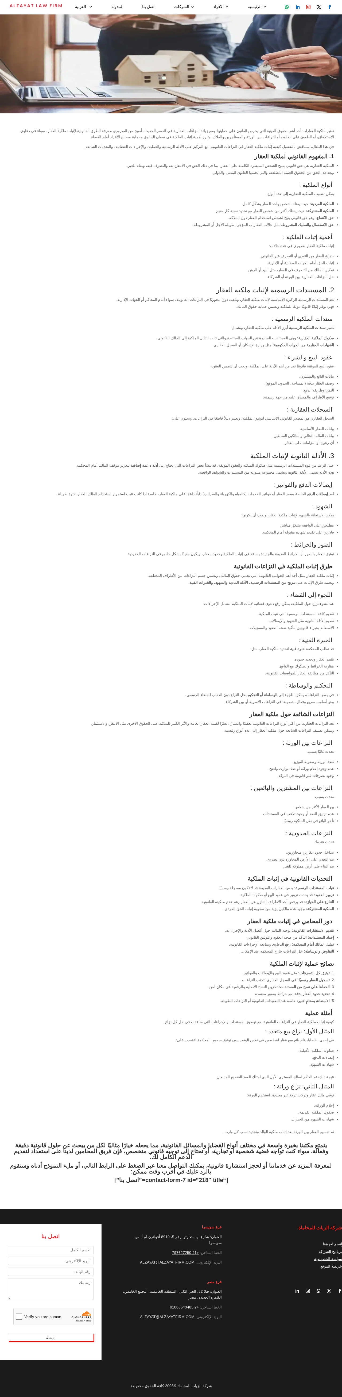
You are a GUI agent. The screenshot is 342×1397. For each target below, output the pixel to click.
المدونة (117, 7)
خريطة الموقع (331, 1266)
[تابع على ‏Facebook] (337, 1291)
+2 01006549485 (184, 1307)
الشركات (181, 7)
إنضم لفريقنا (332, 1244)
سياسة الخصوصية (328, 1259)
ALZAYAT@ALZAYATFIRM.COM (167, 1262)
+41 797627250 (185, 1252)
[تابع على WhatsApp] (287, 7)
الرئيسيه (255, 7)
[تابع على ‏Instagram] (305, 1291)
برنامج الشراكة (330, 1251)
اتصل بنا (149, 7)
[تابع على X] (327, 1291)
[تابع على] (329, 7)
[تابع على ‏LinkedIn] (295, 1291)
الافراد (218, 7)
